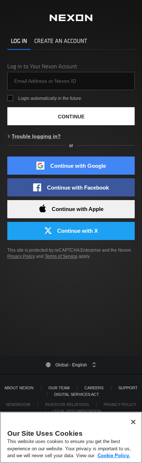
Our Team (59, 388)
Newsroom (18, 404)
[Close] (133, 422)
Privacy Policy (21, 256)
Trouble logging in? (36, 136)
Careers (93, 388)
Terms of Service (61, 256)
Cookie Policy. (114, 455)
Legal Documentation (76, 411)
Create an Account (60, 40)
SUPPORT (128, 388)
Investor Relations (67, 404)
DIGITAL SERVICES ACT (76, 394)
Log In (19, 40)
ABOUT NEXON (18, 388)
